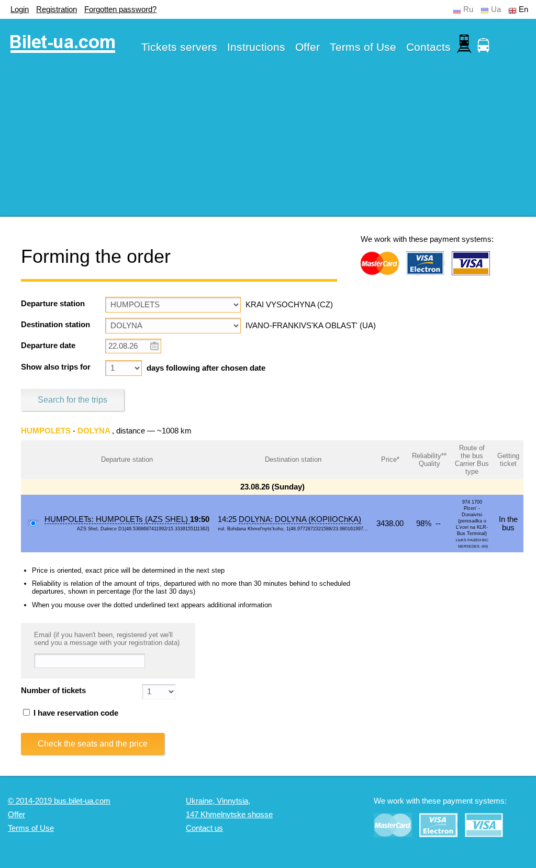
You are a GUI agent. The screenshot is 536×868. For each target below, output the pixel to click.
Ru (468, 9)
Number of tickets (53, 690)
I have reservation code (74, 713)
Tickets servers (179, 47)
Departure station (53, 303)
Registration (56, 9)
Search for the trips (72, 399)
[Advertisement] (268, 143)
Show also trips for (56, 367)
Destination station (55, 324)
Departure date (48, 345)
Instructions (256, 47)
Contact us (204, 828)
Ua (496, 9)
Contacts (428, 47)
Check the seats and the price (93, 743)
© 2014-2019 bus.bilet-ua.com (59, 801)
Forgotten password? (120, 9)
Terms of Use (363, 47)
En (523, 9)
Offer (307, 47)
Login (19, 9)
